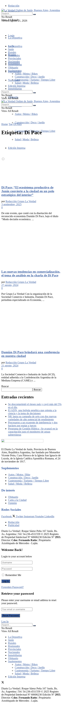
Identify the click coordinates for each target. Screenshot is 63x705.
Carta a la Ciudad (17, 500)
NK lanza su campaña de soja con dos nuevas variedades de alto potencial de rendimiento (32, 418)
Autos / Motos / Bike (19, 474)
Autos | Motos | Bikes (26, 114)
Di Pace (17, 124)
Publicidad (13, 525)
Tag (11, 124)
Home (4, 124)
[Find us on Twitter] (2, 26)
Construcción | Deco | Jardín (30, 122)
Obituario (13, 67)
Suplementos (15, 70)
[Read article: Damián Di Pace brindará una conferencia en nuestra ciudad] (31, 325)
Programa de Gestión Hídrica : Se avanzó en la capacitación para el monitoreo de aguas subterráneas (33, 431)
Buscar (5, 386)
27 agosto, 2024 (9, 285)
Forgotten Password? (12, 587)
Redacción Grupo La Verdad (21, 201)
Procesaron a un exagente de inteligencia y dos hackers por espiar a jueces (32, 424)
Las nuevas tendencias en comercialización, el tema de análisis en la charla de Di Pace (30, 273)
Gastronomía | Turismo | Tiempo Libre (35, 79)
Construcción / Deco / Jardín (23, 477)
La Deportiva (15, 37)
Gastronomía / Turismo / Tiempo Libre (28, 480)
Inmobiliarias (15, 88)
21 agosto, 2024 (9, 365)
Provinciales (14, 58)
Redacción (13, 5)
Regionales (14, 55)
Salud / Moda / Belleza (20, 483)
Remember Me (13, 575)
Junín (11, 49)
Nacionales (14, 80)
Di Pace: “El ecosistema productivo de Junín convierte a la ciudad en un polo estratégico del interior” (27, 191)
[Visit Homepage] (30, 10)
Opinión (12, 503)
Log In (5, 621)
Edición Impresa (16, 85)
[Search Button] (34, 14)
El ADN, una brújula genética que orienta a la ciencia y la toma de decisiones (32, 412)
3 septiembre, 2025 (11, 204)
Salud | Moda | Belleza (27, 82)
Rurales (12, 52)
